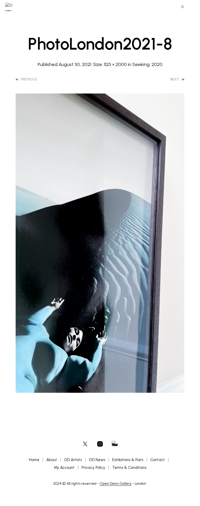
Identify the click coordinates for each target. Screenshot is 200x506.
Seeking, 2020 (147, 64)
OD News (97, 459)
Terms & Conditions (129, 467)
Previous (29, 79)
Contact (157, 459)
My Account (64, 467)
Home (34, 459)
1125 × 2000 (115, 64)
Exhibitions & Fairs (127, 459)
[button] (178, 7)
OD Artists (73, 459)
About (51, 459)
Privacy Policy (93, 467)
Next (174, 79)
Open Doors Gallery (115, 484)
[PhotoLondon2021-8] (100, 242)
